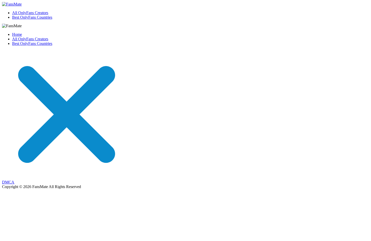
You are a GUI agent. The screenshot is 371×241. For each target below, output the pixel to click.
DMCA (8, 182)
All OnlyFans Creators (30, 13)
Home (17, 34)
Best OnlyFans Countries (32, 17)
